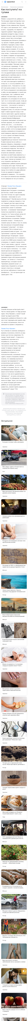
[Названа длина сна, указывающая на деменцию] (14, 510)
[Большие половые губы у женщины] (14, 436)
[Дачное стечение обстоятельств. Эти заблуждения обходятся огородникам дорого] (14, 930)
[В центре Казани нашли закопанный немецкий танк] (14, 634)
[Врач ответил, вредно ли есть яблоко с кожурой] (14, 1004)
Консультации (4, 6)
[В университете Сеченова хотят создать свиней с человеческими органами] (14, 881)
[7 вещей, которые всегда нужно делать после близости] (14, 979)
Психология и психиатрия (16, 6)
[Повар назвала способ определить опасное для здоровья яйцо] (14, 708)
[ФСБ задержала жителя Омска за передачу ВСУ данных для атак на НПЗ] (14, 831)
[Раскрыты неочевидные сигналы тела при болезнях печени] (14, 535)
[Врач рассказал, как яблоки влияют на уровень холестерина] (14, 486)
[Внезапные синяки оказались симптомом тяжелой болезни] (14, 683)
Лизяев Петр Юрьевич (14, 186)
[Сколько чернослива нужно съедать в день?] (14, 782)
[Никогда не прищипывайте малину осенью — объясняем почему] (14, 856)
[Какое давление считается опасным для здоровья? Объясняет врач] (14, 733)
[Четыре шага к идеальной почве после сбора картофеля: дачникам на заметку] (14, 757)
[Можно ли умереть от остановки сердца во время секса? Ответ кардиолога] (14, 658)
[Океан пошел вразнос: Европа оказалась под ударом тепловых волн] (14, 584)
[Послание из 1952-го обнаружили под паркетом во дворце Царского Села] (14, 560)
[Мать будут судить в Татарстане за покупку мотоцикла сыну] (14, 461)
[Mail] (5, 2)
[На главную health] (10, 2)
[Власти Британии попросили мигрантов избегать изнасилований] (14, 609)
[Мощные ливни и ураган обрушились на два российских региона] (14, 905)
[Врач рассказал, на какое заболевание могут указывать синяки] (14, 955)
